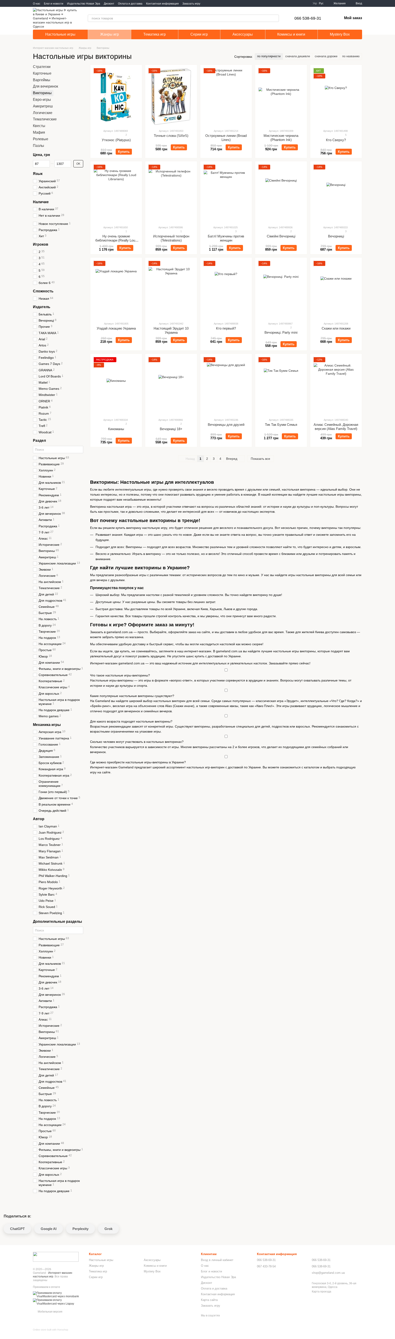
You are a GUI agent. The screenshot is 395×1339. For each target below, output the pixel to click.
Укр (315, 3)
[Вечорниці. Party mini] (281, 289)
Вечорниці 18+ (171, 429)
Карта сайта (209, 1300)
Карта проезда (321, 1291)
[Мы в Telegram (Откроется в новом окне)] (212, 3)
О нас (36, 3)
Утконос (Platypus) (116, 140)
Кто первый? (226, 328)
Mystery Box (340, 34)
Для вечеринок (45, 86)
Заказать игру (191, 3)
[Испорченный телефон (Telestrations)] (171, 193)
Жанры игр (109, 34)
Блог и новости (53, 3)
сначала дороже (326, 56)
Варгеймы (41, 80)
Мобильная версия (49, 1311)
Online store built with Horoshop (50, 1329)
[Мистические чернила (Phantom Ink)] (281, 96)
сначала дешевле (297, 56)
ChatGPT (17, 1229)
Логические (42, 113)
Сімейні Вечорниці (281, 236)
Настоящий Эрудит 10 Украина (171, 330)
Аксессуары (242, 34)
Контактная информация (162, 3)
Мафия (39, 132)
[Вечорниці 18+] (171, 385)
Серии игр (199, 34)
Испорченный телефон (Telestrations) (171, 238)
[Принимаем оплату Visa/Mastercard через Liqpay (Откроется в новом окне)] (57, 1301)
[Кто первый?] (226, 289)
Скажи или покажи (336, 328)
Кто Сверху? (336, 140)
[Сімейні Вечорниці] (281, 193)
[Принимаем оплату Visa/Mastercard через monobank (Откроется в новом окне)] (57, 1294)
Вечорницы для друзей (226, 424)
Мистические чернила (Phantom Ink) (281, 138)
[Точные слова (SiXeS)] (171, 96)
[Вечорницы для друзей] (226, 385)
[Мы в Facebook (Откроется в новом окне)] (206, 3)
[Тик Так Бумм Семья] (281, 385)
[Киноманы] (116, 385)
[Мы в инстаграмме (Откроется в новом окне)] (217, 3)
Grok (108, 1229)
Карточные (42, 73)
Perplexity (80, 1229)
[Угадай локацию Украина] (116, 289)
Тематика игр (154, 34)
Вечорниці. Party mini (280, 332)
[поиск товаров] (275, 18)
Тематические (45, 119)
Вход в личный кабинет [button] (217, 1260)
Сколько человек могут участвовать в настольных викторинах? (137, 742)
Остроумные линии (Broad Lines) (226, 138)
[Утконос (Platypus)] (116, 96)
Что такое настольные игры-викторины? (120, 675)
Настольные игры (60, 34)
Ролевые (40, 139)
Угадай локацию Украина (116, 328)
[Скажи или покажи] (336, 289)
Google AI (48, 1229)
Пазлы (38, 146)
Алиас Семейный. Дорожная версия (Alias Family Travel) (336, 427)
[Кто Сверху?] (336, 96)
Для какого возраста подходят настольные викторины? (131, 721)
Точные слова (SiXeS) (171, 136)
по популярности (268, 56)
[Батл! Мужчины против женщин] (226, 193)
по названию (351, 56)
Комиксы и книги (291, 34)
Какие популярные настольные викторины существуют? (132, 696)
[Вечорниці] (336, 193)
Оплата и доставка (130, 3)
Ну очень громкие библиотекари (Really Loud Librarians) (116, 240)
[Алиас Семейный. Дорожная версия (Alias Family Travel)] (336, 385)
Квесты (39, 126)
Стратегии (42, 67)
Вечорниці (336, 236)
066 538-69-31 (307, 18)
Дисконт (109, 3)
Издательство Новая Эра (83, 3)
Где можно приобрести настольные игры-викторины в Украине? (138, 762)
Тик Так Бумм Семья (281, 424)
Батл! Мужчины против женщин (226, 238)
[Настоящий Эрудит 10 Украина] (171, 289)
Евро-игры (42, 99)
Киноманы (116, 429)
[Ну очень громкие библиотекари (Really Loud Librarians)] (116, 193)
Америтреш (43, 106)
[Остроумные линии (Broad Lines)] (226, 96)
